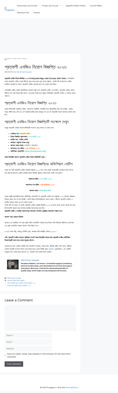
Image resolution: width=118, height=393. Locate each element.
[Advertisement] (40, 37)
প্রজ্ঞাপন (51, 249)
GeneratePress (72, 387)
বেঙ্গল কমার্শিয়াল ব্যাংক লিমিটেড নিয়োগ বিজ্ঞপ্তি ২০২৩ (21, 283)
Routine (37, 12)
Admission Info (23, 12)
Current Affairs (96, 6)
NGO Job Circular (14, 278)
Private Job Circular (50, 6)
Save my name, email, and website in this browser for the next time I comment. (39, 355)
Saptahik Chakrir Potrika (75, 6)
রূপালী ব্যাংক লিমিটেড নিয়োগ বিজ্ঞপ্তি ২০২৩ (19, 286)
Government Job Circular (27, 6)
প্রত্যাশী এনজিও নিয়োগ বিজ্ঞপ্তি (16, 280)
